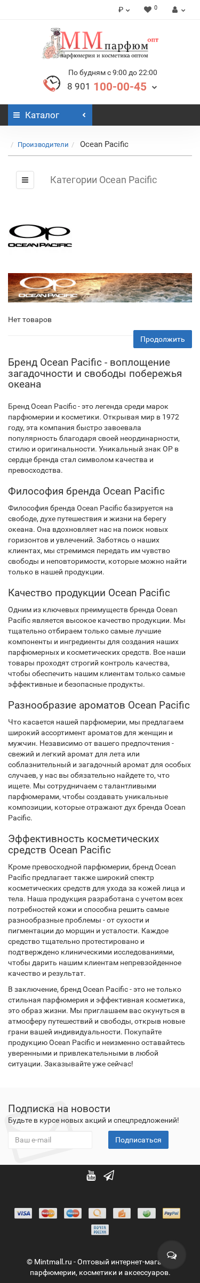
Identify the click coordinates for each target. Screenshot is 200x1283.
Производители (43, 145)
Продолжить (162, 339)
